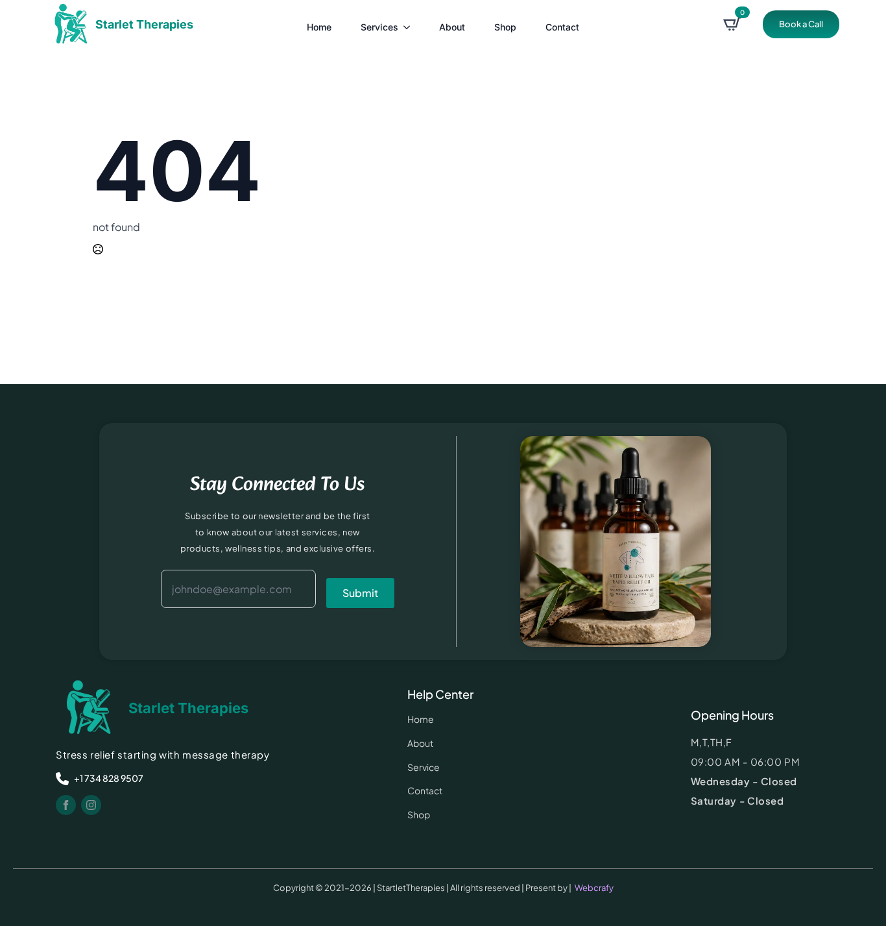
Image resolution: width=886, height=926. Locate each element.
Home (319, 26)
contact (562, 26)
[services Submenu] (407, 24)
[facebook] (66, 805)
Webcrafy (594, 888)
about (452, 26)
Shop (505, 26)
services (379, 26)
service (423, 767)
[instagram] (91, 805)
